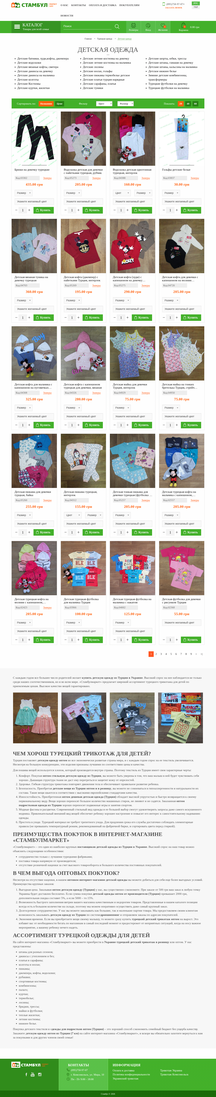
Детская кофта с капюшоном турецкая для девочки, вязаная (83, 386)
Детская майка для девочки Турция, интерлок (130, 386)
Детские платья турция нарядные (104, 79)
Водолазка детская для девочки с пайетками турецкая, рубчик (83, 171)
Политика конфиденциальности (131, 1074)
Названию (46, 103)
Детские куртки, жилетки (33, 87)
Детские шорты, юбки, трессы (167, 58)
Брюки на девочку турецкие (32, 169)
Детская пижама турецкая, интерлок (80, 493)
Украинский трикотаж (125, 1078)
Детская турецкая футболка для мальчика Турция (81, 600)
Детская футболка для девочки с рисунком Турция (181, 600)
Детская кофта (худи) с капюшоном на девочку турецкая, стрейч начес (127, 278)
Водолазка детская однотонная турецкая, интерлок (132, 171)
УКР (196, 7)
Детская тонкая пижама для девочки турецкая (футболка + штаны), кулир (132, 493)
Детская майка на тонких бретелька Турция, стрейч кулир (178, 386)
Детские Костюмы (28, 83)
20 (180, 103)
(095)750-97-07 (79, 1070)
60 (195, 103)
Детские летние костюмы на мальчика (107, 62)
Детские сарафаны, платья (99, 83)
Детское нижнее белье (162, 71)
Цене (59, 103)
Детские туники (93, 87)
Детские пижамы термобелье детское (106, 75)
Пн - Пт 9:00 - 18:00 (82, 1079)
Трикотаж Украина (171, 1070)
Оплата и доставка (102, 5)
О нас (64, 5)
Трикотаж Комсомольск (174, 1074)
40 (188, 103)
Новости (67, 15)
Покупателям (129, 5)
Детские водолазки (29, 62)
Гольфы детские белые (176, 169)
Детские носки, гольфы (97, 71)
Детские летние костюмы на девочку (106, 58)
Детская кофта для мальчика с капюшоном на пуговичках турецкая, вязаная (33, 386)
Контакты (78, 5)
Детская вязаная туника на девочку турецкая (31, 278)
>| (202, 653)
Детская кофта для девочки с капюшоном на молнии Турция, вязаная (180, 278)
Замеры (47, 177)
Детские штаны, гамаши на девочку (170, 62)
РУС (196, 3)
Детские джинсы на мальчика (36, 75)
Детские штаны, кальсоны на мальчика (172, 66)
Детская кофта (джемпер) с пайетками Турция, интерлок (82, 278)
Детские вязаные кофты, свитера (37, 66)
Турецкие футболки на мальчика (168, 87)
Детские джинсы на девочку (35, 71)
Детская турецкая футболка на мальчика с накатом (132, 600)
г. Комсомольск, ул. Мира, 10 (87, 1074)
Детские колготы (28, 79)
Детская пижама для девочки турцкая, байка (33, 493)
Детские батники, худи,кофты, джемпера (43, 58)
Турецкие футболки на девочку (167, 83)
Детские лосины (93, 66)
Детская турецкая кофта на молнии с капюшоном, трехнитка (31, 600)
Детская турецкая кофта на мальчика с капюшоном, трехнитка (179, 493)
